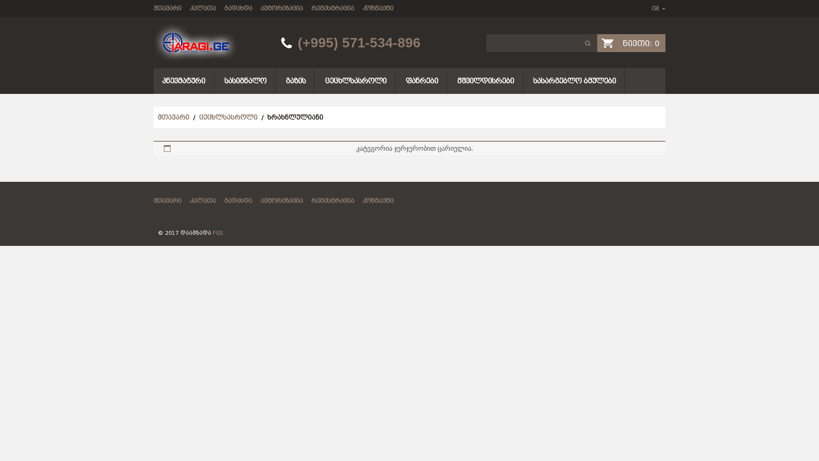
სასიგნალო (245, 81)
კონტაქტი (378, 8)
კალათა (203, 8)
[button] (587, 43)
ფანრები (422, 81)
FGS (218, 233)
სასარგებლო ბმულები (574, 81)
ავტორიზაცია (282, 8)
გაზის (296, 81)
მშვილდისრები (485, 81)
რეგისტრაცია (332, 8)
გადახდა (238, 8)
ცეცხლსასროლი (355, 81)
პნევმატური (183, 81)
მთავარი (167, 8)
